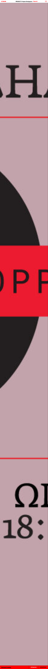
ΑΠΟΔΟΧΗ (33, 667)
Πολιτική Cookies (6, 667)
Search (35, 1)
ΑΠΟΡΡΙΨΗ (43, 667)
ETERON (3, 1)
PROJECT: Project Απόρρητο (24, 1)
